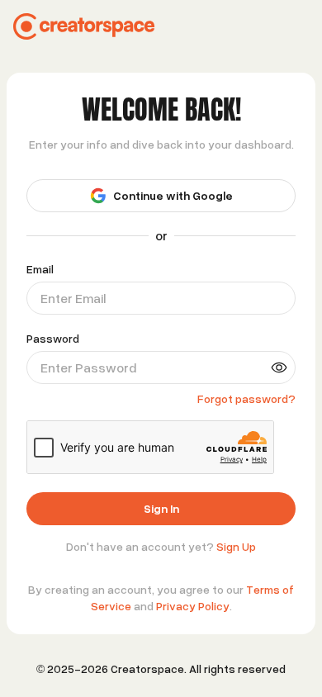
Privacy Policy (193, 606)
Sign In (161, 508)
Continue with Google (173, 195)
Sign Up (236, 546)
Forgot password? (246, 398)
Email (40, 269)
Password (52, 338)
